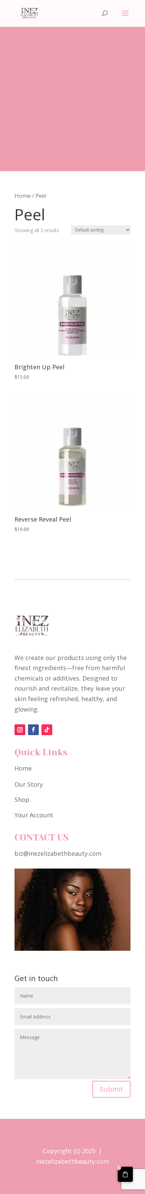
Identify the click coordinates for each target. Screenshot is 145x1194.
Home (22, 195)
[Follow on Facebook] (33, 729)
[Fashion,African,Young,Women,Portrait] (72, 948)
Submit (111, 1089)
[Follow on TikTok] (46, 729)
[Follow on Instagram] (19, 729)
